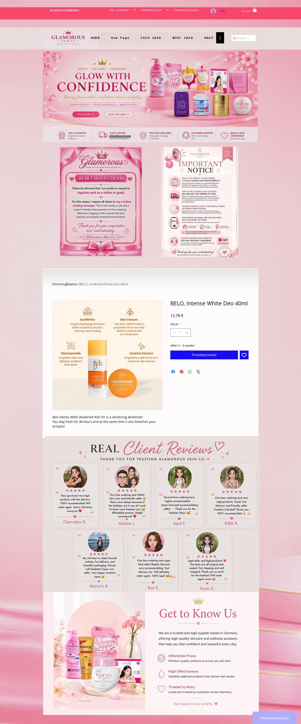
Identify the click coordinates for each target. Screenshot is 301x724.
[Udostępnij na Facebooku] (173, 371)
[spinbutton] (180, 332)
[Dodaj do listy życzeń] (244, 355)
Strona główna (64, 284)
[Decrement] (174, 332)
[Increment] (187, 332)
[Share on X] (198, 371)
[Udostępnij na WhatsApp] (190, 371)
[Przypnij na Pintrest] (181, 371)
